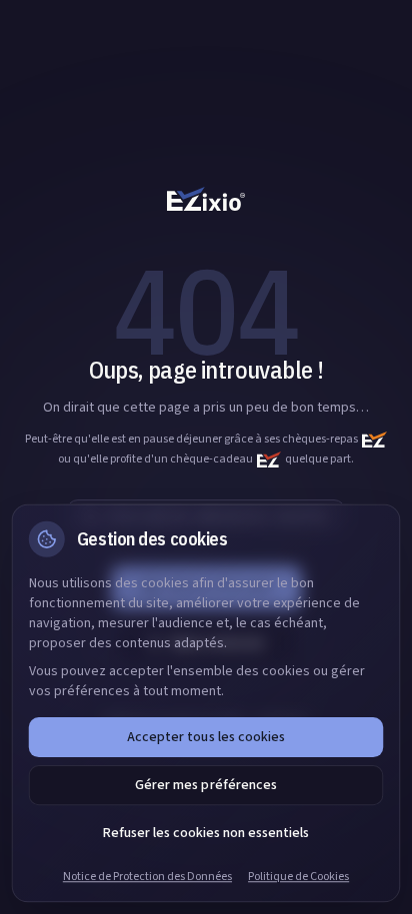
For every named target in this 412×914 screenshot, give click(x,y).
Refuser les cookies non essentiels (206, 833)
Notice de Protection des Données (147, 877)
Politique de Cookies (298, 877)
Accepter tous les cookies (205, 737)
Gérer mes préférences (205, 785)
